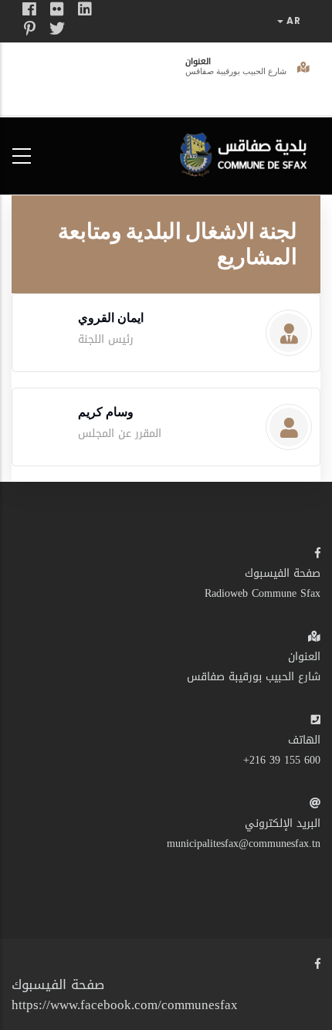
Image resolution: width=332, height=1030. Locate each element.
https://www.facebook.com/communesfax (125, 1004)
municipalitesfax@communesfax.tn (243, 843)
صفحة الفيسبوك (282, 573)
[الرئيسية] (247, 152)
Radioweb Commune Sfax (262, 593)
